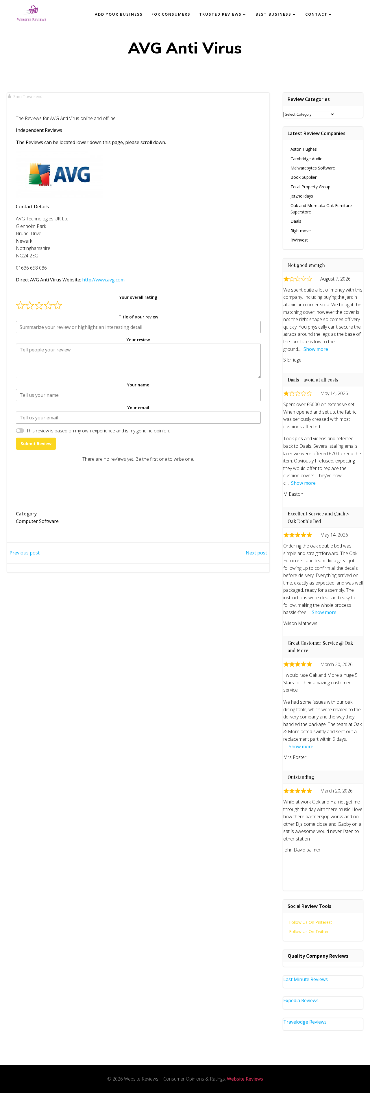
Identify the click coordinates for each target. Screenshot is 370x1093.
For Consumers (170, 14)
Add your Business (119, 14)
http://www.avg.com (103, 280)
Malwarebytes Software (313, 168)
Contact (316, 14)
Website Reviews (245, 1079)
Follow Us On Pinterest (310, 922)
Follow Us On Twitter (309, 931)
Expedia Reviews (301, 1000)
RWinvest (299, 240)
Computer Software (37, 521)
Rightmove (301, 230)
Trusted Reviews (220, 14)
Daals (296, 221)
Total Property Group (310, 186)
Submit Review (36, 443)
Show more (316, 349)
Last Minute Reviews (305, 979)
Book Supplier (304, 177)
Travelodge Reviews (305, 1022)
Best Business (273, 14)
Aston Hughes (304, 149)
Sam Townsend (27, 96)
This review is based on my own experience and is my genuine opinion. (98, 430)
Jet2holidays (302, 196)
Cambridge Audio (307, 158)
